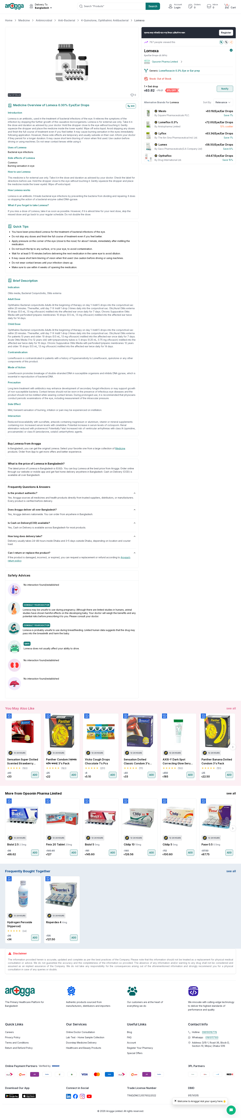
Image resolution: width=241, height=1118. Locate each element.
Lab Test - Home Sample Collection (85, 1037)
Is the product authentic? (22, 493)
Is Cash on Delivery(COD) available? (29, 523)
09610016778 (209, 1032)
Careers (9, 1032)
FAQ (129, 1037)
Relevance (221, 102)
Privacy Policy (12, 1037)
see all (231, 708)
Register (226, 32)
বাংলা (132, 106)
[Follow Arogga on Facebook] (75, 1096)
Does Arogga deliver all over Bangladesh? (32, 509)
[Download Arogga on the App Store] (29, 1096)
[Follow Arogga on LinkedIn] (68, 1096)
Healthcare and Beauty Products (83, 1047)
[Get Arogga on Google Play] (12, 1096)
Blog (129, 1032)
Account (131, 1042)
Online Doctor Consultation (80, 1032)
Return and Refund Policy (19, 1047)
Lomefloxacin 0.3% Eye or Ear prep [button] (179, 70)
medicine (120, 448)
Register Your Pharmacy (140, 1047)
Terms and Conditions (17, 1042)
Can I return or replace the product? (29, 552)
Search (153, 6)
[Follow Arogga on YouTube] (89, 1096)
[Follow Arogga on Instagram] (82, 1096)
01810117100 (211, 1037)
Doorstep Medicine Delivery (81, 1042)
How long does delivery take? (25, 536)
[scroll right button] (233, 747)
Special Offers (134, 1053)
